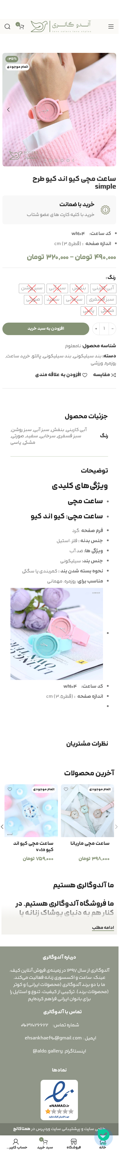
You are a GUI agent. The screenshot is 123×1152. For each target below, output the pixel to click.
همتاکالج (21, 1129)
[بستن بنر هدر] (7, 9)
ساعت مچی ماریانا (90, 843)
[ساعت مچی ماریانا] (87, 810)
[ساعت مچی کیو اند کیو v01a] (31, 810)
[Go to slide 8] (44, 160)
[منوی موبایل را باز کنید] (111, 26)
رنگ (111, 277)
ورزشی (97, 363)
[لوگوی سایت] (61, 26)
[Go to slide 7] (50, 160)
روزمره (110, 363)
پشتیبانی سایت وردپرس (57, 1129)
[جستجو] (7, 26)
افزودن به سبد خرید (45, 328)
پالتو (36, 356)
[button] (110, 110)
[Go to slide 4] (68, 160)
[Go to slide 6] (56, 160)
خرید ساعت (18, 356)
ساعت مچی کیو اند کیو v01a (33, 846)
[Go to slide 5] (62, 160)
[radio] (103, 288)
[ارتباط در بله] (104, 1137)
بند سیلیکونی (87, 356)
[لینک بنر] (59, 9)
